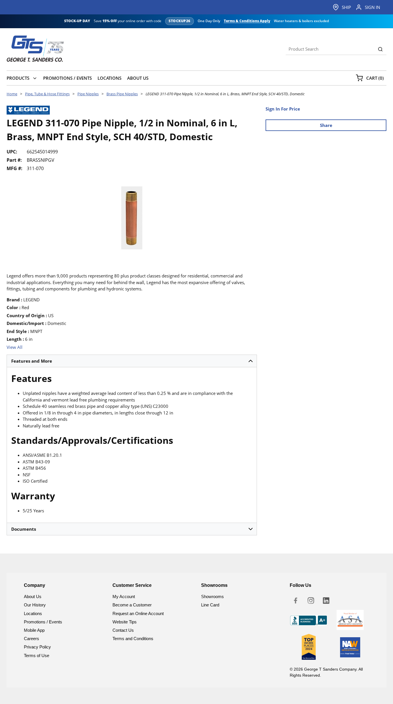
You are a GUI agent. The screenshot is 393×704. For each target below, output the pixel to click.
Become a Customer (132, 604)
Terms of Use (36, 655)
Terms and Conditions (132, 638)
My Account (123, 596)
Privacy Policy (37, 646)
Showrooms (212, 596)
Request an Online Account (138, 613)
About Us (32, 596)
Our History (35, 604)
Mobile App (34, 630)
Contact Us (123, 630)
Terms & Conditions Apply (247, 21)
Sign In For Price (283, 109)
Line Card (210, 604)
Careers (31, 638)
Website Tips (124, 621)
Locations (33, 613)
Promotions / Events (43, 621)
